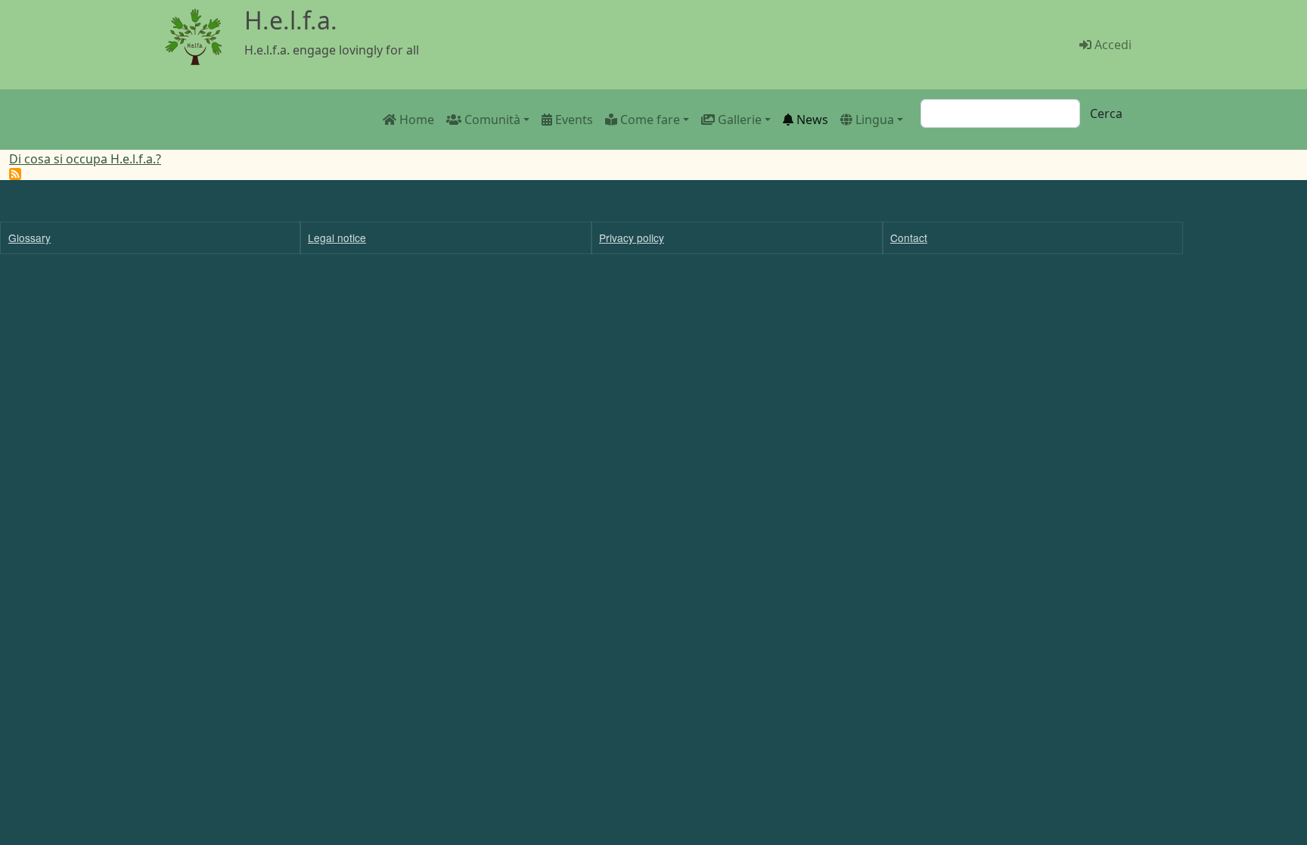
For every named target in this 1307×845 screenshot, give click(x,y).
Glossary (29, 237)
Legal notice (337, 237)
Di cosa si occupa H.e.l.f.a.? (85, 159)
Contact (908, 237)
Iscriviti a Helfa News (15, 174)
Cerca (1106, 113)
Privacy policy (631, 237)
